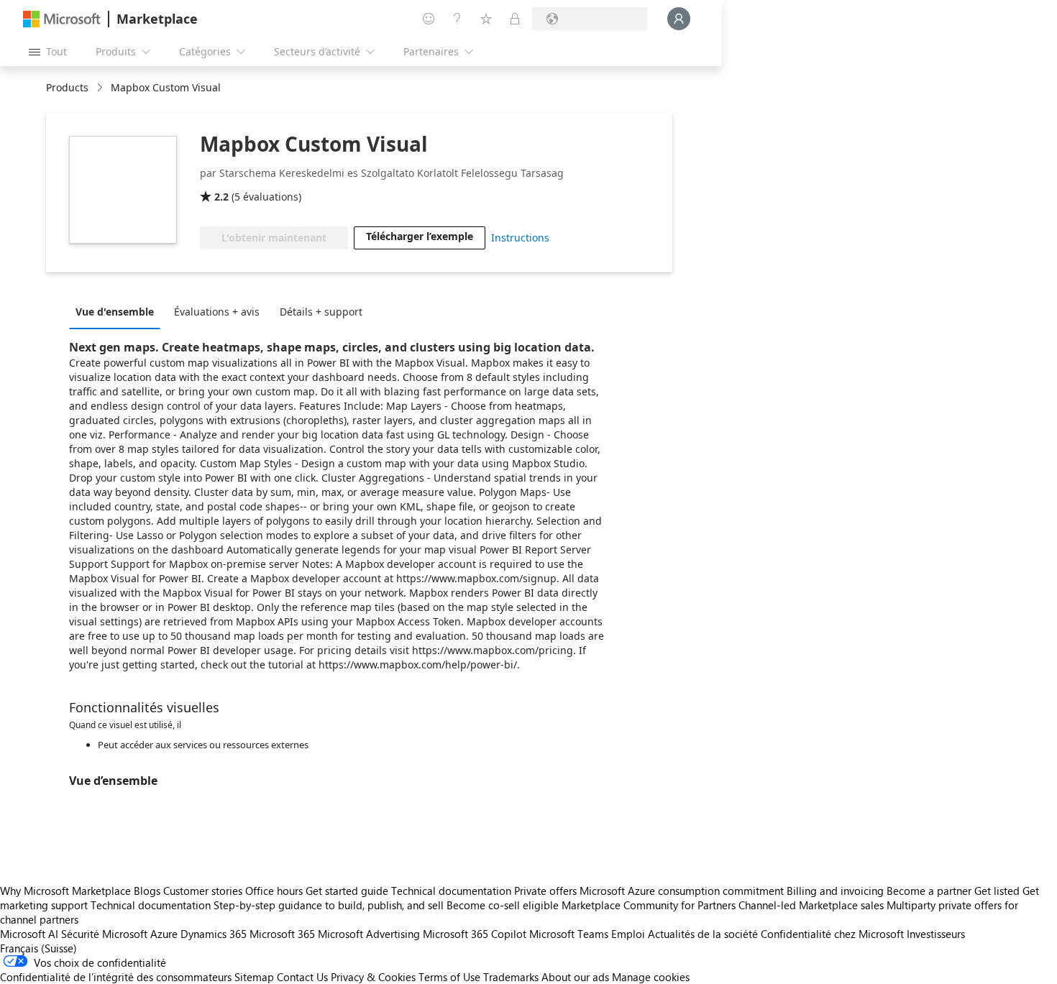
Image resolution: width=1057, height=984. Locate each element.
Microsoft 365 (282, 933)
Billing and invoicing (835, 890)
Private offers (545, 890)
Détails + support (321, 311)
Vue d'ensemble (115, 311)
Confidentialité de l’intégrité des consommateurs (116, 977)
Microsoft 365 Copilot (474, 933)
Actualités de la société (703, 933)
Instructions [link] (520, 237)
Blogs (147, 890)
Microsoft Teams (568, 933)
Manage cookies (651, 977)
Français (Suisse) (38, 948)
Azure (164, 933)
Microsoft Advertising (369, 933)
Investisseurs (936, 933)
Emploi (628, 933)
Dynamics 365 (213, 933)
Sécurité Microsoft (104, 933)
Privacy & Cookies (373, 977)
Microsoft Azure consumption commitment (683, 890)
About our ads (575, 977)
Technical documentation (451, 890)
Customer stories (202, 890)
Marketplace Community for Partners (649, 905)
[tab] (118, 311)
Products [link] (67, 87)
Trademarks (511, 977)
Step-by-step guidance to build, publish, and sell (329, 905)
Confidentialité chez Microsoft (832, 933)
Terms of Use (449, 977)
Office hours (274, 890)
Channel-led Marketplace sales (811, 905)
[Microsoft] (62, 19)
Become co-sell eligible (503, 905)
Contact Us (302, 977)
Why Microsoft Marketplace (65, 890)
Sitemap (254, 977)
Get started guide (347, 890)
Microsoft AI (29, 933)
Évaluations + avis (217, 311)
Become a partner (929, 890)
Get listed (997, 890)
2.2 (221, 196)
